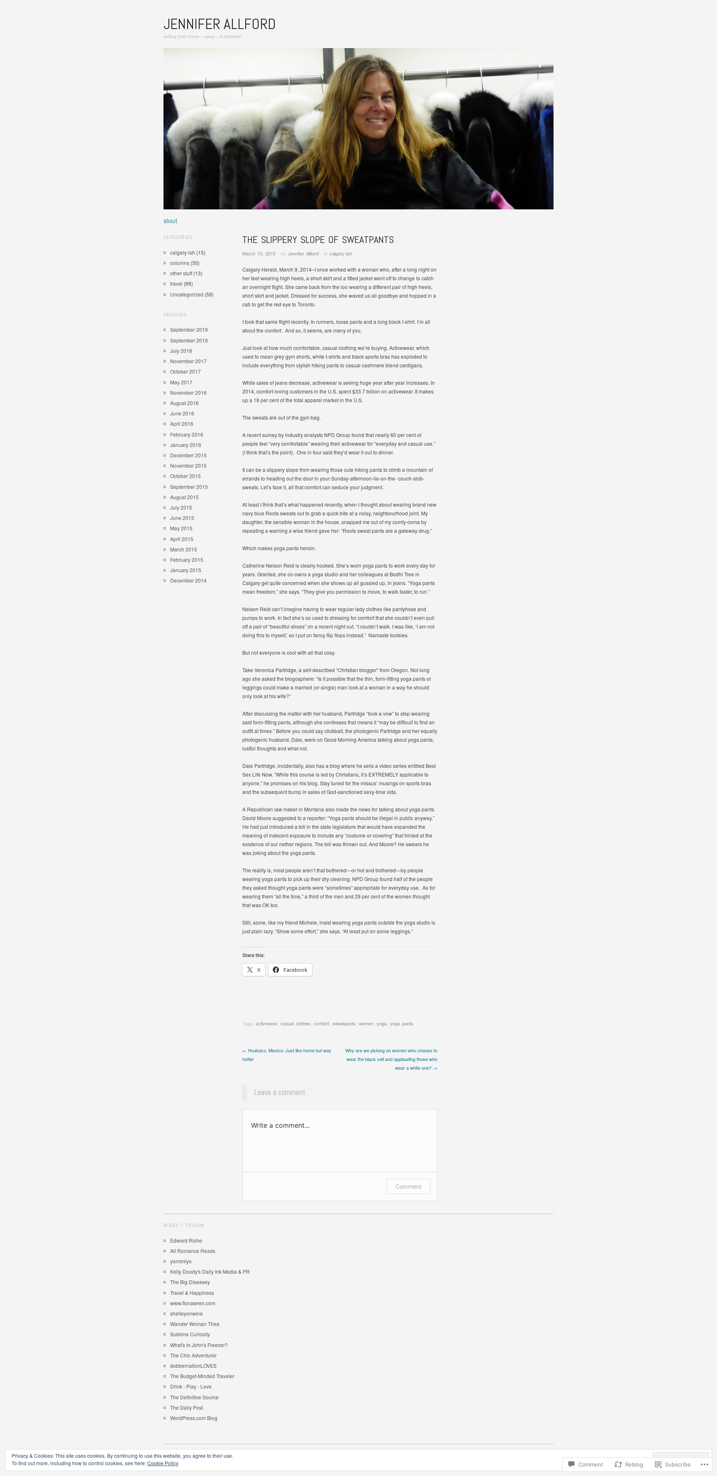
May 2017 (181, 382)
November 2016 (188, 392)
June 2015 (182, 517)
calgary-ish (340, 253)
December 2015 (188, 455)
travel (176, 283)
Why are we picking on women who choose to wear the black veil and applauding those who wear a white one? (391, 1059)
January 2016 (185, 444)
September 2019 (189, 329)
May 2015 (181, 528)
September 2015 (189, 486)
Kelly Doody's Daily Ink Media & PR (210, 1271)
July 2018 (181, 350)
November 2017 (188, 360)
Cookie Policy (162, 1462)
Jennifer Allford (219, 24)
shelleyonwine (186, 1313)
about (170, 221)
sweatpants (344, 1023)
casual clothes (295, 1023)
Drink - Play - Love (191, 1386)
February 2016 (186, 434)
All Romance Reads (192, 1250)
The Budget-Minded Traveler (202, 1375)
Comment (408, 1186)
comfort (321, 1023)
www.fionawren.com (192, 1302)
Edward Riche (186, 1240)
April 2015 (181, 538)
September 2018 (189, 340)
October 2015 (185, 475)
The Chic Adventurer (193, 1355)
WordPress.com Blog (193, 1417)
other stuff (181, 273)
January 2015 (185, 569)
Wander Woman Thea (194, 1323)
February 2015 (186, 559)
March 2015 (183, 549)
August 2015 (184, 496)
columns (179, 262)
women (366, 1023)
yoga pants (401, 1023)
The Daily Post (186, 1407)
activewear (266, 1023)
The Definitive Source (194, 1397)
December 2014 (188, 580)
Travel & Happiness (192, 1292)
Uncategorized (186, 294)
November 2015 (188, 465)
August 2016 (184, 402)
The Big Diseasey (190, 1281)
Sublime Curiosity (190, 1334)
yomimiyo (181, 1261)
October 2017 (185, 371)
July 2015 (181, 507)
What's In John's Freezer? (199, 1344)
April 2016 (181, 423)
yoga (382, 1023)
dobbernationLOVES (193, 1365)
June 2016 (182, 413)
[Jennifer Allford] (358, 132)
